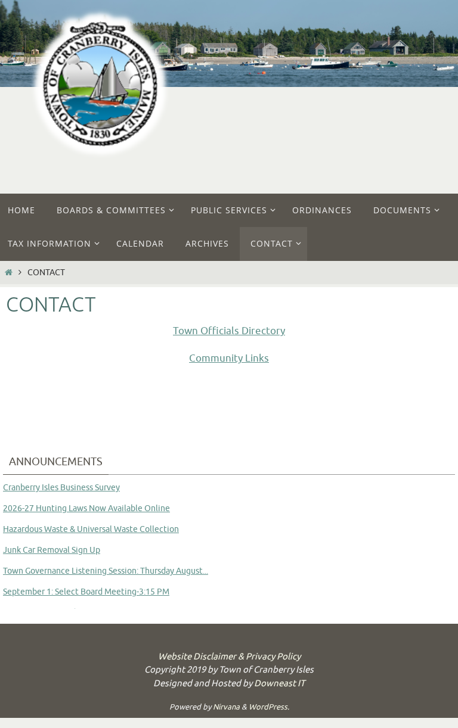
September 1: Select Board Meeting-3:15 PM (86, 592)
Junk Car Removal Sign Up (51, 550)
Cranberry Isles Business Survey (61, 488)
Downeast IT (279, 683)
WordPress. (269, 707)
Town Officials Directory (229, 331)
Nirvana (226, 707)
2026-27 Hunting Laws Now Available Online (86, 508)
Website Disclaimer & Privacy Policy (229, 656)
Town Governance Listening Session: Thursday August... (105, 571)
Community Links (229, 358)
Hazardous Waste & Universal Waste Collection (91, 529)
